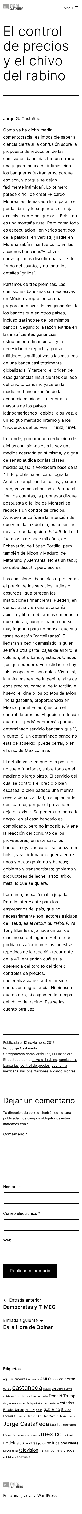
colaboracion (11, 1396)
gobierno (52, 1409)
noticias (11, 1442)
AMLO (45, 1378)
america (33, 1379)
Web (7, 1240)
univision (8, 1457)
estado (54, 1403)
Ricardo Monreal (63, 1071)
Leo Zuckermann (63, 1425)
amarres (20, 1379)
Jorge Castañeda (23, 1048)
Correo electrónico (21, 1213)
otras (33, 1443)
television (28, 1450)
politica (53, 1443)
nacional (68, 1435)
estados (67, 1402)
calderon (67, 1378)
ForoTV (30, 1409)
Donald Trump (62, 1395)
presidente (69, 1443)
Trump (58, 1450)
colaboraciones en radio (34, 1396)
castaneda (27, 1387)
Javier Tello (67, 1416)
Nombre (12, 1186)
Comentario (15, 1134)
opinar (24, 1443)
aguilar (8, 1379)
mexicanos (32, 1435)
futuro (39, 1409)
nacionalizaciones (34, 1071)
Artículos (43, 1054)
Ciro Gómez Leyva (62, 1388)
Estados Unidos (13, 1409)
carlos (7, 1388)
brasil (55, 1379)
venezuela (22, 1457)
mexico (51, 1434)
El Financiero (62, 1054)
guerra (21, 1416)
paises (42, 1443)
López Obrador (13, 1435)
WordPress (47, 1495)
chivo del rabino (44, 1059)
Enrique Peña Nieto (38, 1403)
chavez (47, 1388)
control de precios (35, 1065)
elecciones (19, 1403)
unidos (68, 1450)
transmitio (46, 1450)
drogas (7, 1403)
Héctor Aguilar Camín (42, 1416)
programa (10, 1450)
